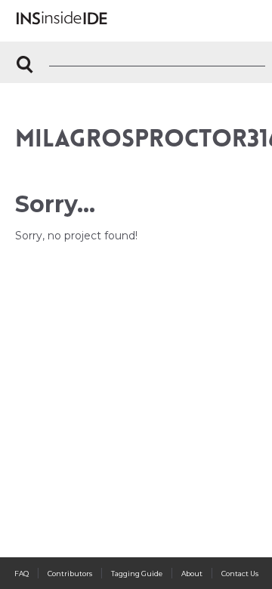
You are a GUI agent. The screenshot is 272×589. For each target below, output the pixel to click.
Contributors (70, 573)
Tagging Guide (136, 573)
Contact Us (239, 573)
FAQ (21, 573)
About (191, 573)
